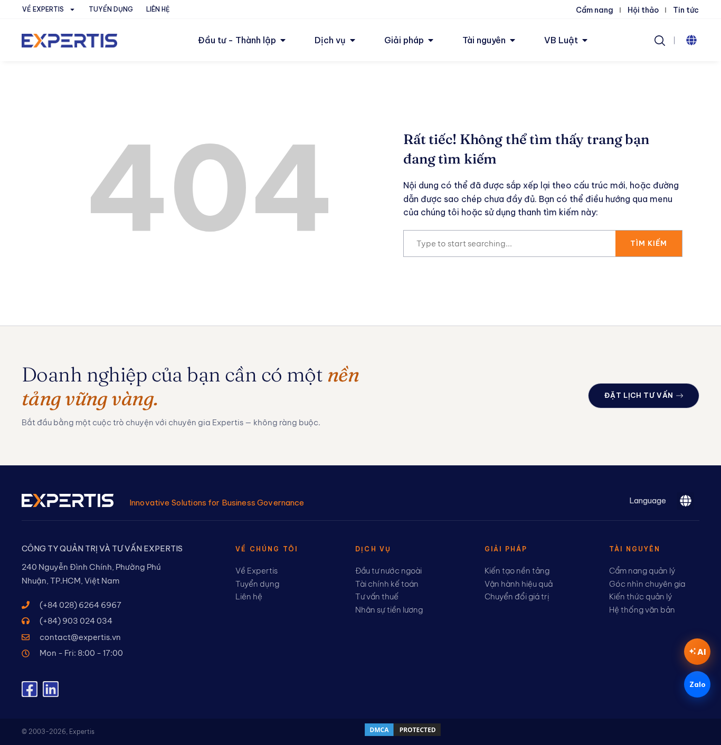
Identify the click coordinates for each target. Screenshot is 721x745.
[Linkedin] (51, 689)
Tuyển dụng (111, 9)
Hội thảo (643, 10)
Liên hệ (158, 9)
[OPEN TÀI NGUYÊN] (512, 40)
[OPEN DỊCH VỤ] (352, 40)
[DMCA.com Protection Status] (402, 734)
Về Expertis (43, 9)
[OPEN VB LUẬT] (585, 40)
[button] (691, 40)
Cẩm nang (594, 10)
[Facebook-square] (29, 689)
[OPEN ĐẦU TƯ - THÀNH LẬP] (283, 40)
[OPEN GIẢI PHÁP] (430, 40)
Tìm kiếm (648, 243)
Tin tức (686, 10)
